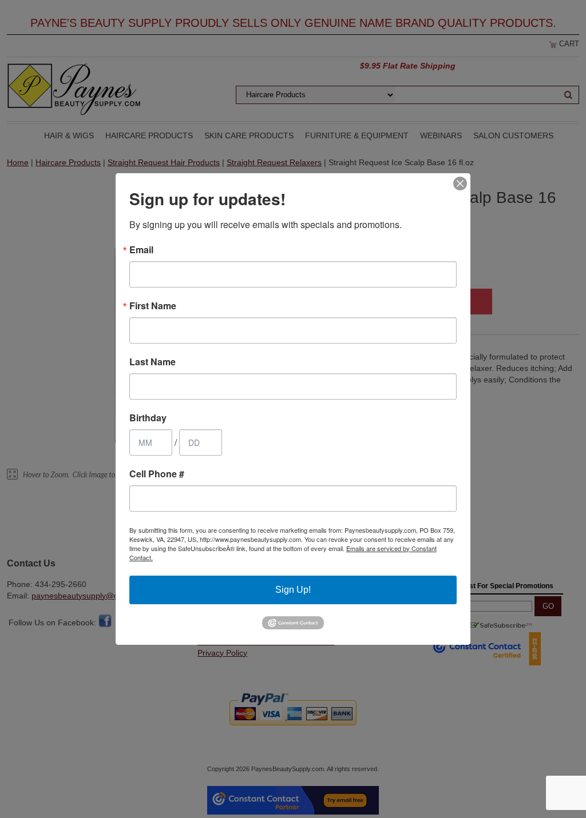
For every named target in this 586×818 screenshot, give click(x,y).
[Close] (460, 183)
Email (141, 249)
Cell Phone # (156, 473)
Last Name (152, 361)
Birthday (148, 417)
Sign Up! (293, 589)
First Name (152, 305)
